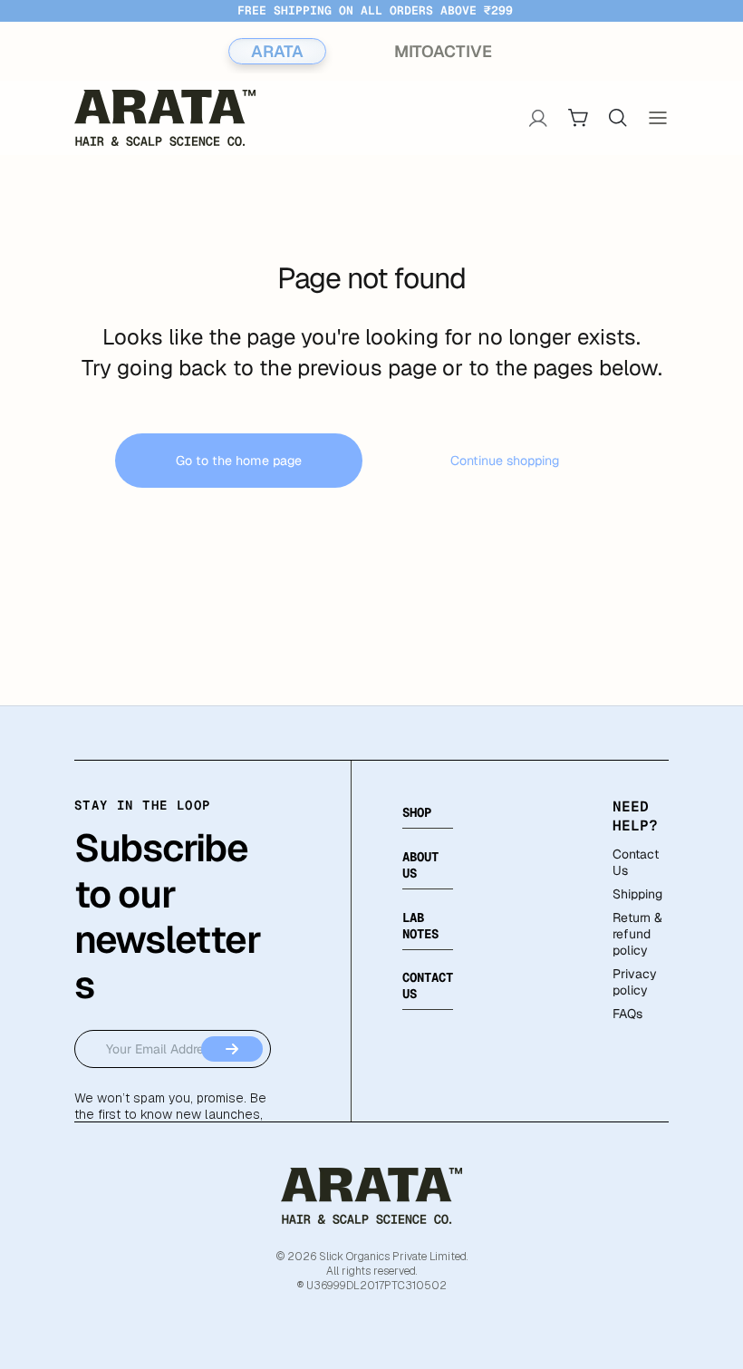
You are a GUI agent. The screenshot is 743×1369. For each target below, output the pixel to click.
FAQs (627, 1013)
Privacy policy (635, 982)
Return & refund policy (637, 933)
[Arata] (371, 1196)
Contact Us (636, 862)
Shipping (637, 894)
